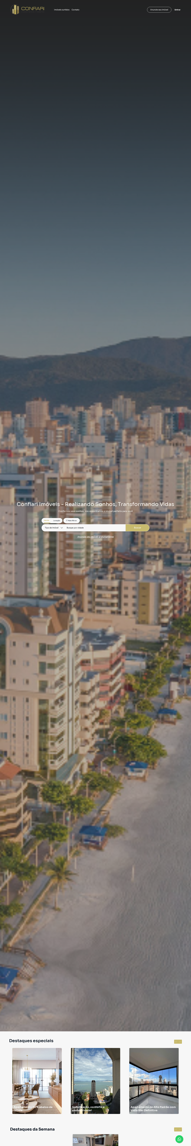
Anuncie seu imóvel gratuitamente (95, 536)
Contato (75, 10)
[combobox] (95, 527)
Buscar (137, 527)
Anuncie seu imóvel (159, 10)
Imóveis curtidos (62, 10)
